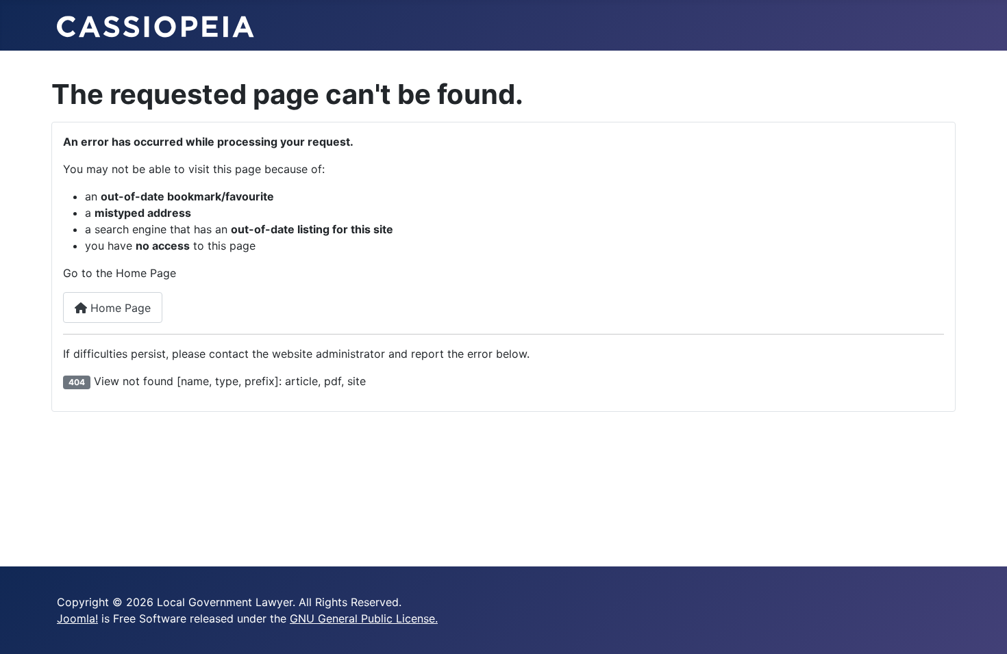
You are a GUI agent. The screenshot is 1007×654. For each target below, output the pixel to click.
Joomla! (77, 618)
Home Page (119, 308)
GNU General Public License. (364, 618)
